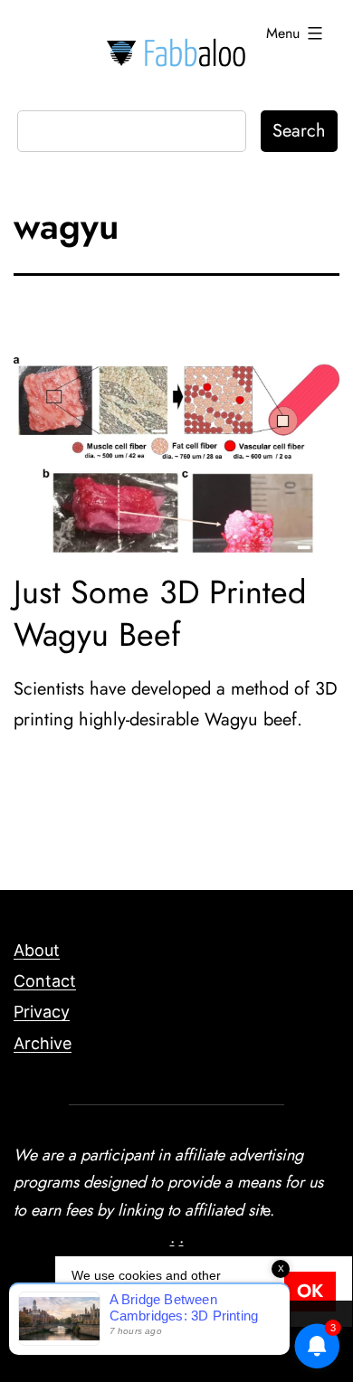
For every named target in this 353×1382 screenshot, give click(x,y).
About (37, 950)
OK (310, 1291)
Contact (45, 980)
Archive (43, 1043)
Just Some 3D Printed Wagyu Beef (160, 613)
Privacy (42, 1011)
